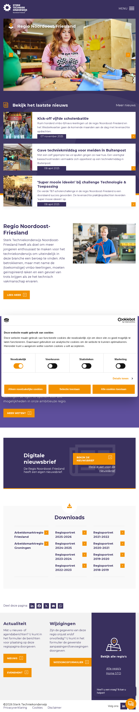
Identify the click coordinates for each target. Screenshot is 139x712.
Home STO (113, 673)
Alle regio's (113, 668)
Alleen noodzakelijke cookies (25, 389)
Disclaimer (55, 707)
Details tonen (120, 378)
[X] (46, 606)
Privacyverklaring (15, 707)
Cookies (37, 707)
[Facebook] (39, 606)
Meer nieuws (126, 105)
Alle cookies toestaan (113, 389)
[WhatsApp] (60, 606)
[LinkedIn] (32, 606)
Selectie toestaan (69, 389)
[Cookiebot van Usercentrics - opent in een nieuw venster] (120, 320)
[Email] (53, 606)
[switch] (52, 366)
